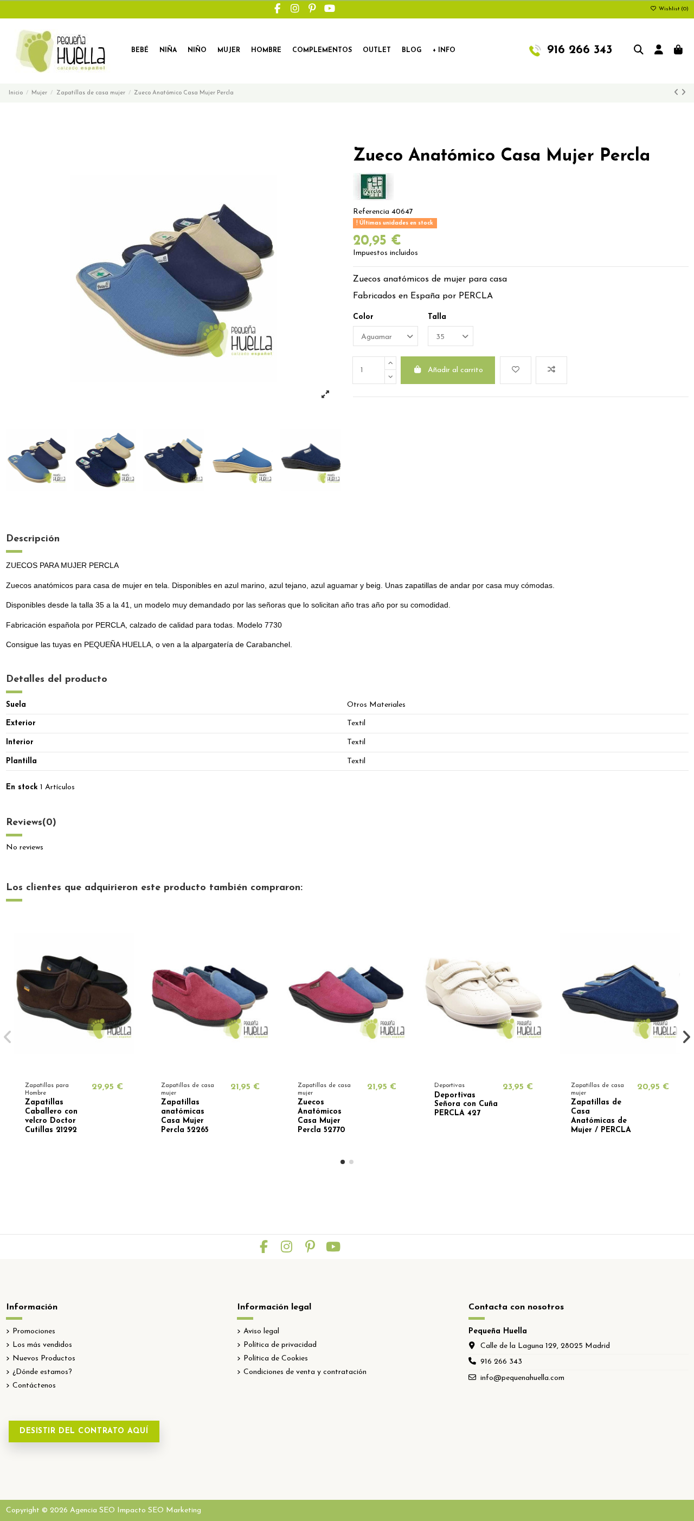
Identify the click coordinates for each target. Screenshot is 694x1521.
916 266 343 (501, 1362)
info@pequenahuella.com (522, 1378)
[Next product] (683, 93)
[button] (342, 1162)
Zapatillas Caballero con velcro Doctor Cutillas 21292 (51, 1116)
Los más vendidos (42, 1345)
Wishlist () (673, 9)
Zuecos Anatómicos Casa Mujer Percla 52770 (321, 1116)
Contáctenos (34, 1386)
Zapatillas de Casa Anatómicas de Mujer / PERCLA (601, 1116)
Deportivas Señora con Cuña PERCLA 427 (466, 1104)
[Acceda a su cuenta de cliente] (659, 51)
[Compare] (73, 1067)
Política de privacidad (280, 1345)
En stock (22, 787)
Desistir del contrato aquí (84, 1431)
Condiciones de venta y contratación (305, 1372)
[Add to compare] (551, 370)
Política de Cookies (275, 1358)
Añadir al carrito (455, 370)
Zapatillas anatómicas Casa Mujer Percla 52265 (185, 1116)
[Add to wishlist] (515, 370)
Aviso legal (261, 1331)
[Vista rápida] (89, 1067)
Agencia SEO (92, 1510)
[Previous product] (677, 93)
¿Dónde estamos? (42, 1372)
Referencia (371, 212)
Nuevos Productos (43, 1358)
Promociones (33, 1331)
